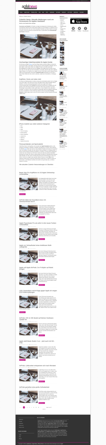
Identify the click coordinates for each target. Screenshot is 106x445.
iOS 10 (61, 24)
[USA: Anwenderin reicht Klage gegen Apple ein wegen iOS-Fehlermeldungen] (28, 301)
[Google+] (74, 1)
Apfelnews (21, 419)
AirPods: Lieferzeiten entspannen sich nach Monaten (37, 366)
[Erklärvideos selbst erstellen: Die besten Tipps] (61, 83)
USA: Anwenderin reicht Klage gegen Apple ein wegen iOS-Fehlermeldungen (38, 291)
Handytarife (26, 12)
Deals (21, 12)
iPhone (30, 64)
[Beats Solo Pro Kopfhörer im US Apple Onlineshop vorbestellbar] (28, 183)
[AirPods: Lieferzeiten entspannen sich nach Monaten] (28, 375)
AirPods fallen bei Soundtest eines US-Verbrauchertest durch (32, 200)
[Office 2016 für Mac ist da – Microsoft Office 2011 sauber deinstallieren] (61, 142)
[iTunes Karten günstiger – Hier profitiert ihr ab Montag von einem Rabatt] (61, 110)
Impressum (21, 425)
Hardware (52, 12)
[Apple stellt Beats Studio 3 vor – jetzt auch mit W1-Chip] (28, 352)
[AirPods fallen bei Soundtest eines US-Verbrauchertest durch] (28, 211)
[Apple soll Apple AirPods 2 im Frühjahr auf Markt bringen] (28, 278)
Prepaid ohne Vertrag (63, 29)
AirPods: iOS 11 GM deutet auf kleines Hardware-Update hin (36, 318)
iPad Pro (62, 20)
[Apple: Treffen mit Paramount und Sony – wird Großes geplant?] (62, 44)
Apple (47, 12)
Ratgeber (82, 12)
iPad (39, 12)
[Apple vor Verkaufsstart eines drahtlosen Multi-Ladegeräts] (28, 256)
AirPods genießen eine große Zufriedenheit (34, 387)
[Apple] (79, 1)
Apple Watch (62, 23)
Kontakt (20, 421)
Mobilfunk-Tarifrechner (62, 34)
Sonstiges (76, 12)
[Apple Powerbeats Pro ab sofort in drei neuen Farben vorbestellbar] (28, 234)
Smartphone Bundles (62, 32)
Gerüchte (64, 12)
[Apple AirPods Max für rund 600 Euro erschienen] (62, 49)
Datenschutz (21, 427)
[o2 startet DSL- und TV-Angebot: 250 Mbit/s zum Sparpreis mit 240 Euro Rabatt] (61, 72)
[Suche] (87, 1)
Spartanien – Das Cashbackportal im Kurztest (63, 96)
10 (33, 407)
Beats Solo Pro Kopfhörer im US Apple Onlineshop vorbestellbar (36, 173)
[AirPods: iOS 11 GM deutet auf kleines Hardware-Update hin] (28, 329)
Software (58, 12)
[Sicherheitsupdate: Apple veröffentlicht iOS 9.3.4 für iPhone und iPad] (62, 53)
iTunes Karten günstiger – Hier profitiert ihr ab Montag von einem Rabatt (64, 113)
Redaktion (21, 423)
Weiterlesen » (22, 194)
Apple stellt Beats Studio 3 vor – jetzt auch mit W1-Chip (36, 342)
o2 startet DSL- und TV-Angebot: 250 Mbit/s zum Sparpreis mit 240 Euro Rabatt (63, 75)
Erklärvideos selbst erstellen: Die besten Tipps (63, 87)
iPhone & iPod (34, 12)
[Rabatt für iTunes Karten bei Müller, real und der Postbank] (61, 120)
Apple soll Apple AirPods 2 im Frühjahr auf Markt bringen (36, 268)
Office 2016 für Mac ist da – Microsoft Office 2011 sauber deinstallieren (63, 145)
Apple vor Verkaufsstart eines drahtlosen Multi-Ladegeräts (35, 246)
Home (21, 16)
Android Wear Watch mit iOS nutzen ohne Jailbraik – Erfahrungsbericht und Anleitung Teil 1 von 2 (63, 134)
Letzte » (44, 409)
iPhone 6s (62, 19)
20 (36, 407)
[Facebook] (76, 1)
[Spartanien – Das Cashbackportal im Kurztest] (61, 93)
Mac (43, 12)
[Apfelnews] (29, 6)
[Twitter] (77, 1)
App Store (70, 12)
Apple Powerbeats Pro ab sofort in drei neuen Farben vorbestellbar (37, 224)
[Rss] (73, 1)
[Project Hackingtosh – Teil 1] (61, 102)
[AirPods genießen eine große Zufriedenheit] (28, 396)
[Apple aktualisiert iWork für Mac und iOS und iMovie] (62, 58)
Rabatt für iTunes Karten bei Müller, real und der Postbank (63, 123)
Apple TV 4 (62, 22)
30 (38, 407)
